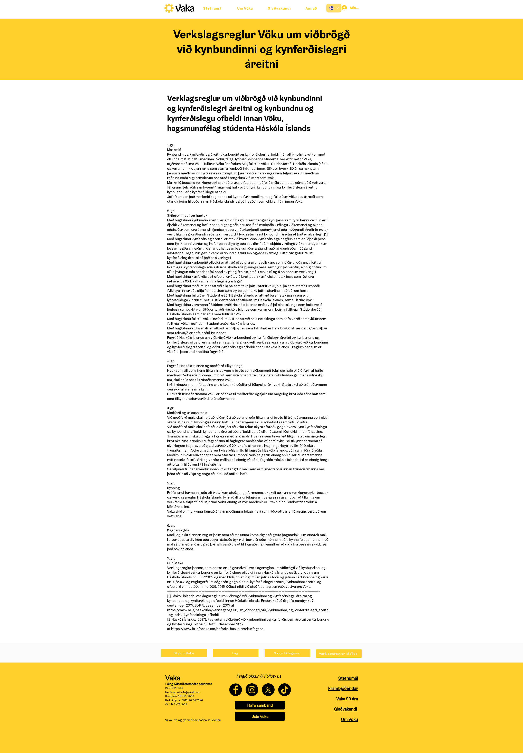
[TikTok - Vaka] (284, 689)
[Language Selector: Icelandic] (333, 8)
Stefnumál (348, 678)
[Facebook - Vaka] (235, 689)
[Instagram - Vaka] (252, 689)
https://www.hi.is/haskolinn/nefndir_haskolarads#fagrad (217, 628)
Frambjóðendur (343, 688)
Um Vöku (349, 719)
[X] (268, 689)
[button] (311, 8)
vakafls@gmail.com (188, 692)
